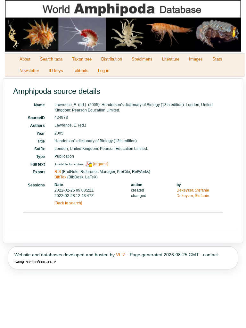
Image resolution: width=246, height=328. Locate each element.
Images (196, 59)
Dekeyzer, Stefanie (192, 190)
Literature (170, 59)
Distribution (111, 59)
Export (39, 172)
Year (41, 133)
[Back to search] (68, 203)
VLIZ (121, 254)
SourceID (36, 118)
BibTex (60, 177)
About (25, 59)
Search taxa (51, 59)
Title (41, 141)
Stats (217, 59)
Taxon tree (82, 59)
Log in (103, 70)
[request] (100, 164)
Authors (37, 125)
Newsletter (29, 70)
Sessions (36, 185)
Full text (37, 164)
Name (39, 105)
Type (40, 156)
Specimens (142, 59)
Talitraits (80, 70)
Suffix (39, 149)
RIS (57, 171)
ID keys (56, 70)
